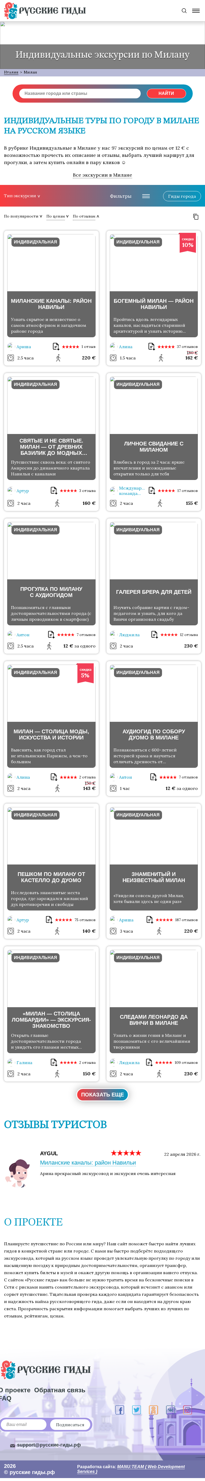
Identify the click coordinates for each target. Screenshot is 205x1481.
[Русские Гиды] (45, 10)
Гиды (182, 196)
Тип (20, 195)
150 (89, 1074)
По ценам (55, 216)
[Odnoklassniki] (153, 1409)
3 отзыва (87, 490)
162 (192, 358)
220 (89, 358)
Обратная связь (59, 1390)
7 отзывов (86, 634)
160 (89, 503)
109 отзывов (186, 1062)
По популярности (21, 216)
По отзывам (84, 216)
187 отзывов (186, 919)
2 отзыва (87, 777)
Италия (11, 72)
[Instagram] (187, 1409)
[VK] (170, 1409)
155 (192, 503)
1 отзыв (88, 346)
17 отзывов (187, 490)
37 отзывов (187, 346)
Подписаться (70, 1424)
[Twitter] (136, 1409)
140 (89, 931)
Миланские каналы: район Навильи (88, 1162)
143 (89, 788)
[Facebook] (119, 1409)
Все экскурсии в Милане (102, 175)
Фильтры (121, 196)
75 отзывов (85, 919)
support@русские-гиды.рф (49, 1445)
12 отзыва (189, 634)
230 (191, 646)
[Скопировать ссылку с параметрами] (196, 216)
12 (68, 646)
